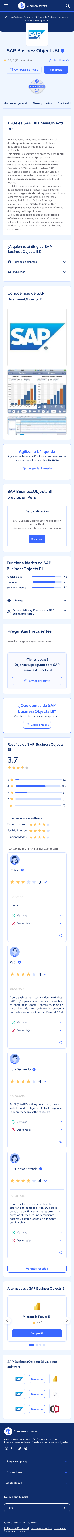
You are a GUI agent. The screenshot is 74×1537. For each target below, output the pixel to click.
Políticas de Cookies (41, 1527)
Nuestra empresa (16, 1461)
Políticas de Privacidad (16, 1527)
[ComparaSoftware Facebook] (19, 1448)
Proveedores (14, 1472)
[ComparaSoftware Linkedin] (6, 1448)
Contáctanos (14, 1483)
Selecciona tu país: (16, 1497)
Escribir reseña (61, 60)
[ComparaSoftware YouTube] (13, 1448)
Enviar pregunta (39, 681)
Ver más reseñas (37, 1269)
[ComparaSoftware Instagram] (26, 1448)
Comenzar (37, 539)
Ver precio (56, 69)
